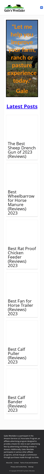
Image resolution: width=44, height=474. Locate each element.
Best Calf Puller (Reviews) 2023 (17, 355)
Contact (16, 463)
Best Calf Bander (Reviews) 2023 (17, 403)
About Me (9, 463)
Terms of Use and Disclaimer (29, 463)
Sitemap (30, 467)
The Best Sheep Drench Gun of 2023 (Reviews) (22, 150)
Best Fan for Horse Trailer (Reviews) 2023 (20, 307)
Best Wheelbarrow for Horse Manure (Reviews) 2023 (21, 202)
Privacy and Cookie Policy (19, 467)
